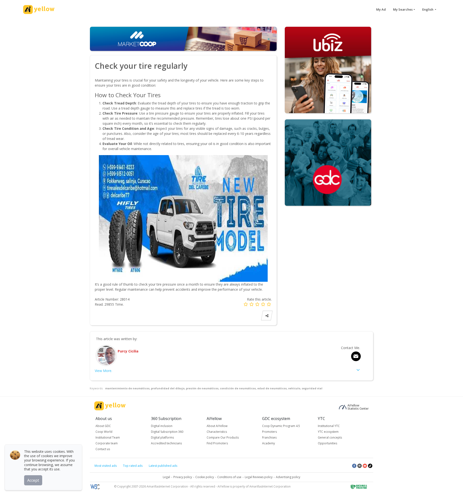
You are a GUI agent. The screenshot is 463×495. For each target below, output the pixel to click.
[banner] (328, 69)
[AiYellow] (110, 405)
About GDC (103, 426)
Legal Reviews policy (258, 477)
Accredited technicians (166, 443)
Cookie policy (204, 477)
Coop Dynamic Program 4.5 (281, 426)
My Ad (381, 9)
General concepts (330, 437)
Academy (268, 443)
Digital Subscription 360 (167, 432)
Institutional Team (107, 437)
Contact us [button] (102, 449)
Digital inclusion (161, 426)
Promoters (269, 432)
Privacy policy (182, 477)
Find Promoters (217, 443)
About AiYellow (217, 426)
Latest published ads (163, 466)
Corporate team (106, 443)
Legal (166, 477)
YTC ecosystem (328, 432)
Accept (33, 480)
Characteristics (217, 432)
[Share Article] (267, 316)
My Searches (403, 9)
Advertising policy (288, 477)
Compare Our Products (223, 437)
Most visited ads (106, 466)
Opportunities (327, 443)
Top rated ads (133, 466)
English (428, 9)
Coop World (103, 432)
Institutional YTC (329, 426)
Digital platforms (162, 437)
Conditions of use (229, 477)
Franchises (269, 437)
